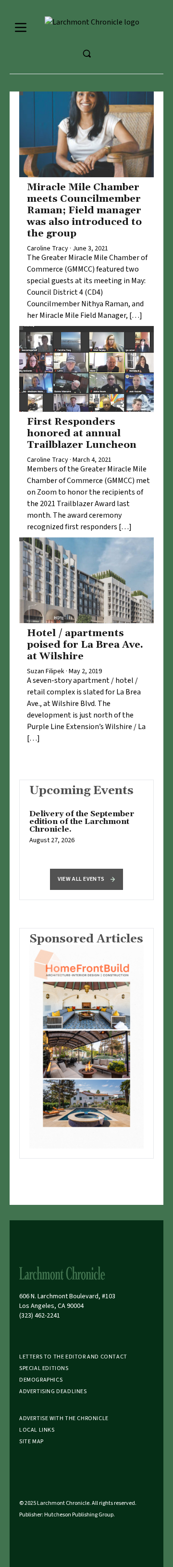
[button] (86, 879)
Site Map (31, 1441)
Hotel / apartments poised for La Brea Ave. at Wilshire (85, 645)
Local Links (37, 1430)
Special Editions (44, 1368)
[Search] (86, 53)
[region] (86, 832)
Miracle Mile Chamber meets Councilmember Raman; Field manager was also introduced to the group (84, 210)
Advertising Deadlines (53, 1391)
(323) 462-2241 (39, 1315)
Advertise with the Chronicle (64, 1418)
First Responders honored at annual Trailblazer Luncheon (81, 433)
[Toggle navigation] (20, 27)
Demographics (40, 1380)
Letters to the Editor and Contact (73, 1357)
